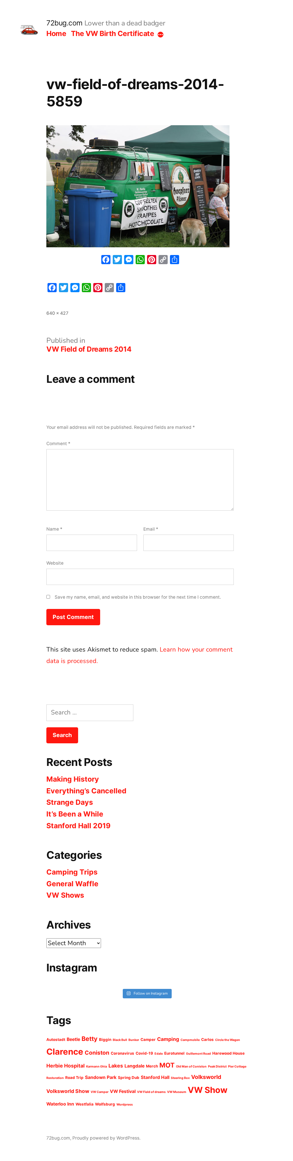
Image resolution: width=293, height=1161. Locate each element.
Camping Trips (72, 872)
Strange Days (69, 802)
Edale (159, 1054)
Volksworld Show (67, 1091)
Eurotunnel (174, 1053)
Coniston (97, 1052)
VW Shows (65, 895)
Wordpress (124, 1104)
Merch (152, 1066)
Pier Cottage (237, 1066)
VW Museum (176, 1092)
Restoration (55, 1078)
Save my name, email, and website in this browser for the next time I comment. (138, 597)
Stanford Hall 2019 (78, 825)
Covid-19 (144, 1053)
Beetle (73, 1039)
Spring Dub (128, 1077)
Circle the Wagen (227, 1040)
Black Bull (120, 1040)
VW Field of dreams (151, 1092)
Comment (58, 443)
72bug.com (64, 23)
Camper (148, 1039)
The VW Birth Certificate (112, 33)
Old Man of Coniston (191, 1066)
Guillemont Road (198, 1054)
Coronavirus (122, 1053)
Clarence (64, 1052)
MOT (167, 1065)
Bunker (133, 1040)
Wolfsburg (105, 1104)
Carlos (207, 1039)
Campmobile (190, 1040)
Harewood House (228, 1053)
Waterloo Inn (60, 1104)
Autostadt (55, 1039)
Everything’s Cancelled (86, 790)
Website (55, 563)
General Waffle (72, 883)
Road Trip (74, 1077)
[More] (160, 34)
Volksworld (206, 1077)
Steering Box (180, 1078)
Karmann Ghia (96, 1066)
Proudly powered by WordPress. (106, 1138)
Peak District (217, 1066)
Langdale (134, 1066)
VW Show (207, 1090)
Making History (72, 779)
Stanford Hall (155, 1077)
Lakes (115, 1066)
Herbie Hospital (65, 1066)
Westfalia (85, 1104)
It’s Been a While (74, 814)
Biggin (105, 1039)
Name (54, 529)
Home (56, 33)
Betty (90, 1038)
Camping (168, 1039)
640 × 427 (57, 313)
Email (150, 529)
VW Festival (123, 1091)
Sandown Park (100, 1077)
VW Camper (99, 1092)
